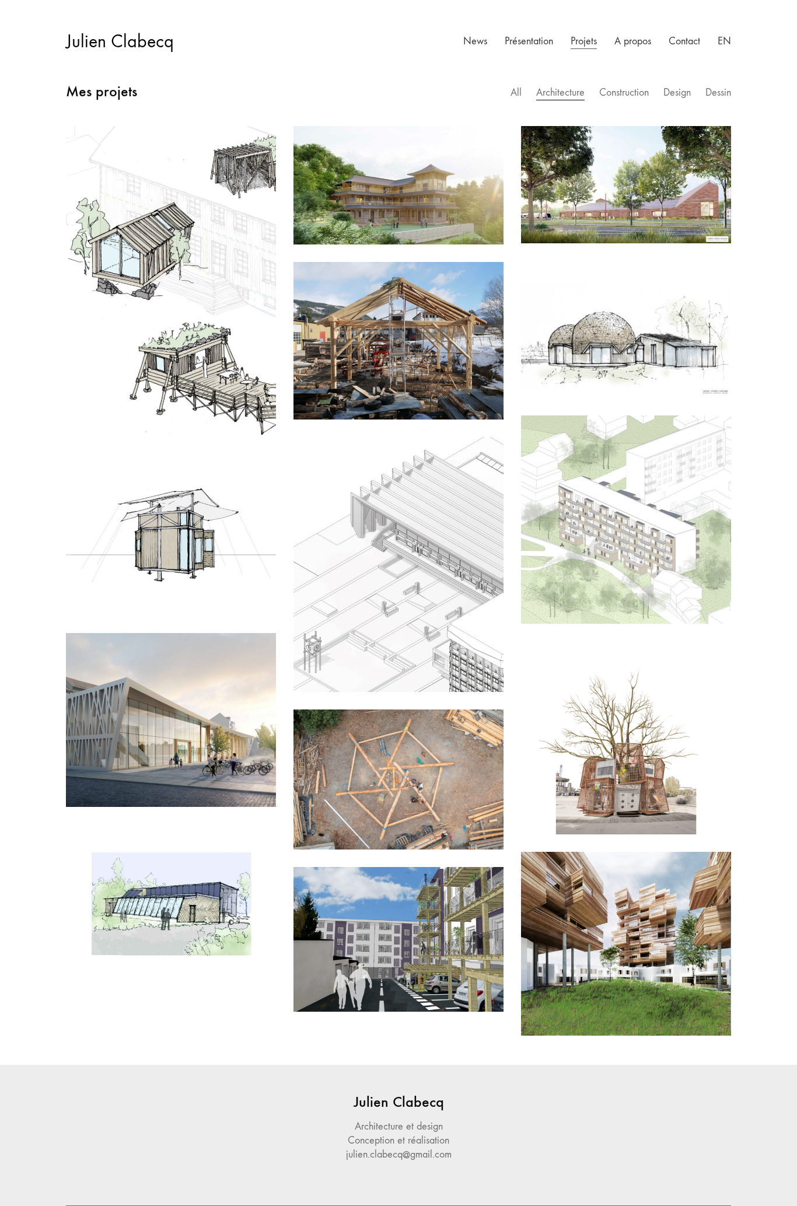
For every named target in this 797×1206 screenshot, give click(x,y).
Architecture (560, 92)
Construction (624, 92)
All (516, 92)
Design (677, 92)
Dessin (718, 92)
